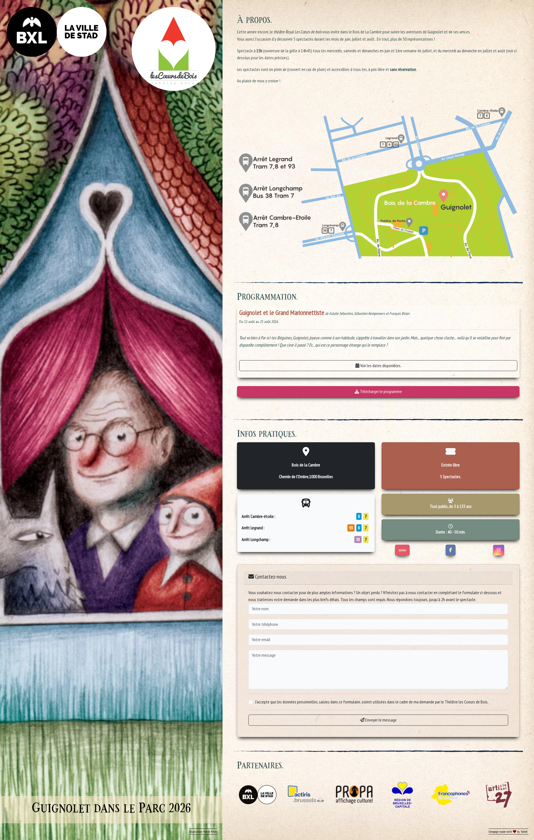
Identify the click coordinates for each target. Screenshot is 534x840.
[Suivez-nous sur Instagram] (498, 550)
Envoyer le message (380, 720)
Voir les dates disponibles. (380, 365)
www (402, 550)
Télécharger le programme (380, 391)
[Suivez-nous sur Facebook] (451, 550)
